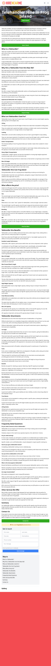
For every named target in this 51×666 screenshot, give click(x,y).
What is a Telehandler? (8, 559)
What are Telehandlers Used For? (11, 564)
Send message (20, 551)
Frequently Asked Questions (10, 575)
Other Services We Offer (9, 577)
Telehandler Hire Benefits (9, 570)
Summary (5, 580)
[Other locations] (44, 3)
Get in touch (25, 20)
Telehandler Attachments (9, 573)
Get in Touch (25, 45)
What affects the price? (8, 568)
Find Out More (25, 226)
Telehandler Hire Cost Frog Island (11, 566)
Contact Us (25, 521)
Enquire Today (25, 112)
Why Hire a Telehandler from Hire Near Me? (14, 561)
